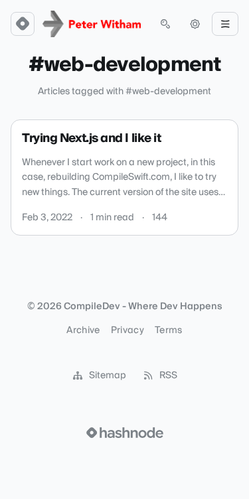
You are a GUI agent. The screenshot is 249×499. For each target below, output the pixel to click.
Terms (169, 330)
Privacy (127, 330)
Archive (83, 330)
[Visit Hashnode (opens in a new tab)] (125, 432)
